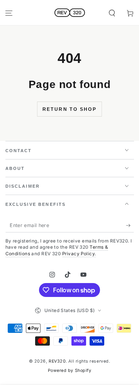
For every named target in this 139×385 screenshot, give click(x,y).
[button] (112, 13)
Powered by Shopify (70, 370)
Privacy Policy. (79, 253)
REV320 (57, 361)
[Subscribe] (130, 225)
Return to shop (69, 109)
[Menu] (9, 13)
